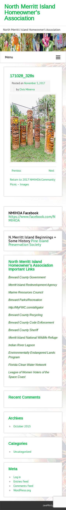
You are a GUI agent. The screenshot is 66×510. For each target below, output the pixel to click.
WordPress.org (22, 490)
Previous (16, 170)
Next (51, 170)
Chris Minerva (27, 89)
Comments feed (23, 486)
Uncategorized (22, 451)
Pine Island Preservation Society (28, 242)
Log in (17, 477)
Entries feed (20, 481)
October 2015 (22, 426)
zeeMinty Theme (52, 505)
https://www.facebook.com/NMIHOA (31, 218)
